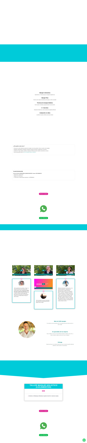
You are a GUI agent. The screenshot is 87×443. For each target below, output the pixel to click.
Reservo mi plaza (43, 193)
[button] (84, 440)
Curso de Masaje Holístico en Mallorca (30, 152)
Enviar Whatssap (43, 217)
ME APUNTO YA (27, 78)
